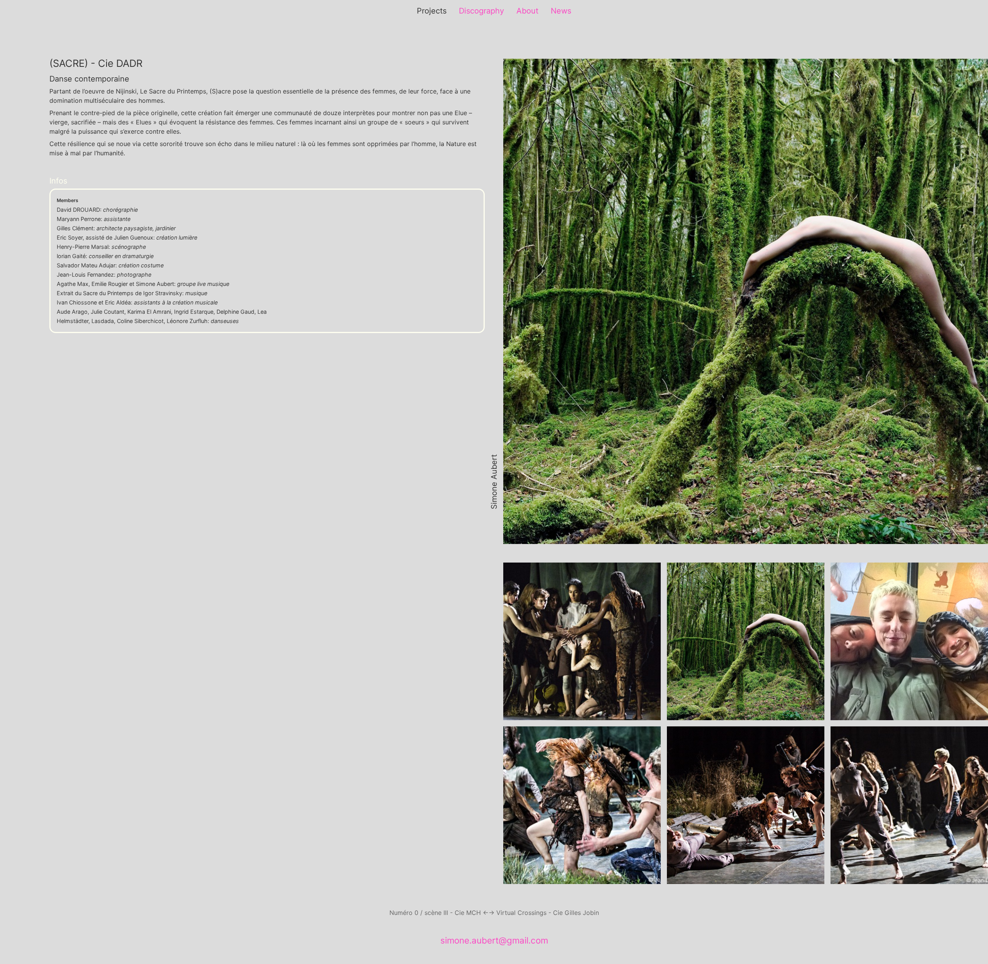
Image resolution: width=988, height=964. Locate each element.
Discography (481, 10)
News (561, 10)
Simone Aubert (494, 482)
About (527, 10)
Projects (432, 10)
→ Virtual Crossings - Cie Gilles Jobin (544, 912)
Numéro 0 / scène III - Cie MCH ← (439, 912)
